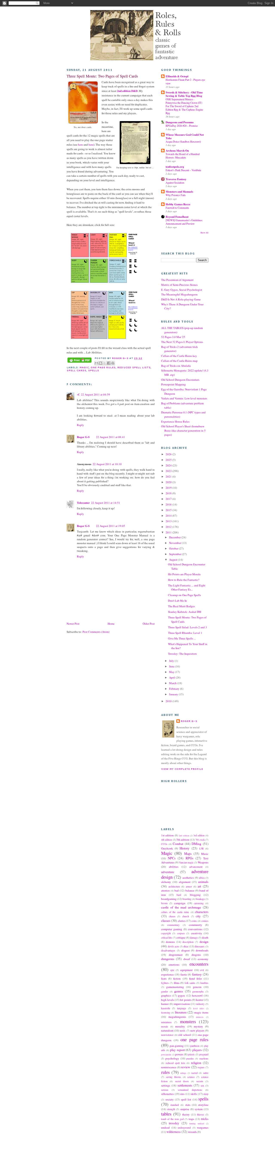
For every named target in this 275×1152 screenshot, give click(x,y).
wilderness (174, 1131)
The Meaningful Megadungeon (179, 294)
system (199, 1109)
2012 (169, 527)
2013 (169, 521)
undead (165, 1127)
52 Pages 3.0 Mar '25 (173, 337)
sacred (194, 1072)
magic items (201, 1012)
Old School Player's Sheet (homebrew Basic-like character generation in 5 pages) (183, 430)
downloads (202, 950)
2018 (169, 493)
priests (191, 1054)
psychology (172, 1058)
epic (172, 970)
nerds (182, 1030)
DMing (196, 844)
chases (172, 916)
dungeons (167, 959)
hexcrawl (197, 995)
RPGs (189, 858)
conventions (195, 929)
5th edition (182, 840)
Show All (204, 232)
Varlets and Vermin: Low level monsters (184, 398)
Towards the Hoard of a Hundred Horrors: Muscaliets (183, 155)
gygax (181, 995)
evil (202, 970)
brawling (187, 899)
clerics (181, 921)
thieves (200, 1114)
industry (200, 1004)
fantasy (197, 974)
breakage (200, 899)
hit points (185, 1000)
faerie (183, 974)
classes (165, 920)
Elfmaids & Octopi (177, 76)
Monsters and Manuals (179, 191)
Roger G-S (83, 437)
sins (182, 1094)
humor (165, 1004)
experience (167, 974)
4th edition (166, 839)
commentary (173, 925)
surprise (184, 1109)
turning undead (196, 1123)
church (185, 916)
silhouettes (167, 1094)
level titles (198, 1008)
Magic (84, 367)
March (173, 683)
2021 (169, 476)
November (175, 543)
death (205, 937)
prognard (203, 1054)
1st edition (167, 835)
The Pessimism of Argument (177, 280)
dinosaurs (200, 946)
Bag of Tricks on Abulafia (176, 366)
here (80, 144)
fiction (177, 978)
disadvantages (168, 950)
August (173, 560)
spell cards (76, 370)
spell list (186, 1099)
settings (165, 1085)
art (199, 886)
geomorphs (198, 991)
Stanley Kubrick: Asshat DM (184, 612)
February (174, 689)
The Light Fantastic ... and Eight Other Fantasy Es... (186, 587)
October (174, 548)
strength (171, 1109)
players (197, 1050)
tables (166, 1114)
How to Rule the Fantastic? (183, 580)
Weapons (203, 862)
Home (111, 623)
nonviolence (167, 1034)
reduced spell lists (133, 367)
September (175, 554)
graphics (166, 995)
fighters (165, 983)
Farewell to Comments (177, 207)
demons (170, 942)
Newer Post (73, 623)
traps (191, 1119)
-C (78, 394)
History (184, 848)
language (181, 1008)
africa (202, 877)
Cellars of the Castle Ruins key (179, 356)
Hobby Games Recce (178, 204)
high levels (167, 1000)
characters (201, 912)
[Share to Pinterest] (113, 363)
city (198, 916)
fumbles (204, 983)
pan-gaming (177, 1046)
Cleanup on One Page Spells (184, 595)
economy (203, 959)
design (204, 941)
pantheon (194, 1045)
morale (164, 1026)
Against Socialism (175, 182)
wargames (202, 1127)
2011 (169, 532)
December (175, 537)
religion (196, 1063)
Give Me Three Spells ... (182, 638)
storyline (203, 1105)
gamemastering (175, 987)
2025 (169, 460)
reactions (203, 1058)
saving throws (173, 1077)
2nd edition (184, 835)
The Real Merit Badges (181, 606)
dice (185, 946)
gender (164, 991)
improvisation (182, 1004)
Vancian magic (186, 862)
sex (202, 1085)
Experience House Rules (175, 421)
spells (93, 370)
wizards (192, 1132)
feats (164, 978)
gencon (197, 987)
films (176, 983)
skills (194, 1094)
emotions (174, 964)
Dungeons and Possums (180, 122)
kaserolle (165, 1008)
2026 (169, 454)
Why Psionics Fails (176, 195)
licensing (165, 1012)
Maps (188, 853)
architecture (174, 886)
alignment (185, 882)
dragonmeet (176, 955)
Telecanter (83, 503)
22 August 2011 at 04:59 (95, 394)
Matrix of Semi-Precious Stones (179, 285)
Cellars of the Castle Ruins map (179, 361)
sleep (205, 1094)
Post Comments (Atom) (95, 632)
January (174, 694)
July (172, 661)
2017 (169, 499)
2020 (169, 482)
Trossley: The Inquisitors (182, 654)
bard (179, 894)
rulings (183, 1072)
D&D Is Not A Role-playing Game (181, 299)
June (172, 666)
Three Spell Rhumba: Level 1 (185, 633)
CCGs (164, 844)
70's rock (200, 839)
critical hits (166, 937)
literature (181, 1012)
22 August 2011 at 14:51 (105, 503)
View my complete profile (182, 768)
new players (197, 1030)
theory (186, 1114)
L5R (201, 848)
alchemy (166, 882)
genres (178, 991)
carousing (199, 903)
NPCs (172, 858)
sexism (164, 1089)
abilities (173, 867)
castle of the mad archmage (181, 907)
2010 (169, 701)
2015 (169, 510)
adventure (167, 872)
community (195, 925)
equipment (186, 970)
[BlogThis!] (100, 363)
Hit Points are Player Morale (184, 574)
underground (184, 1127)
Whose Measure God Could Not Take (185, 136)
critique (180, 937)
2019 (169, 488)
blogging (195, 895)
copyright (166, 933)
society (169, 1099)
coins (194, 920)
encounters (198, 964)
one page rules (103, 367)
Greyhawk (167, 848)
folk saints (190, 983)
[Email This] (96, 363)
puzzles (190, 1058)
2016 (169, 504)
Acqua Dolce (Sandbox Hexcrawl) (183, 141)
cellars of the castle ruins (175, 912)
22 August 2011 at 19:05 (110, 526)
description (188, 942)
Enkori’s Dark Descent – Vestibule (183, 170)
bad (176, 890)
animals (203, 882)
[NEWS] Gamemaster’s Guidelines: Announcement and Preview (184, 221)
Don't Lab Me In (177, 601)
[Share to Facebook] (109, 363)
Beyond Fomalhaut (177, 217)
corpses (181, 933)
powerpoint (166, 1054)
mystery (198, 1026)
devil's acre (173, 946)
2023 (169, 471)
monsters (188, 1021)
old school (184, 1035)
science (191, 1077)
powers (179, 1054)
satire (205, 1072)
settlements (184, 1085)
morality (180, 1026)
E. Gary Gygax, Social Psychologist (181, 290)
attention (165, 890)
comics (204, 920)
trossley (174, 1123)
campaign (179, 903)
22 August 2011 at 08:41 (110, 437)
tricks (204, 1119)
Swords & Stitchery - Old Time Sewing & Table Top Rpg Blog (184, 94)
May (172, 672)
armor (189, 886)
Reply (80, 425)
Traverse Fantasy (176, 179)
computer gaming (171, 929)
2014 (169, 515)
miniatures (166, 1022)
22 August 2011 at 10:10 (107, 464)
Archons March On (177, 150)
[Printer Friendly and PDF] (79, 360)
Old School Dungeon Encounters (180, 380)
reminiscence (168, 1067)
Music (204, 854)
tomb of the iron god (172, 1119)
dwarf (186, 959)
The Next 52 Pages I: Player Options (182, 342)
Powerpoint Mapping (173, 384)
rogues (201, 1067)
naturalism (167, 1030)
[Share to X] (104, 363)
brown (164, 903)
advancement (195, 866)
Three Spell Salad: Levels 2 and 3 (187, 627)
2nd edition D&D (127, 91)
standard (174, 1104)
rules (165, 1072)
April (172, 677)
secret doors (182, 1081)
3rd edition (199, 835)
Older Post (149, 623)
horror (199, 1000)
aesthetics (188, 878)
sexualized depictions (190, 1089)
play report (177, 1050)
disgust (185, 950)
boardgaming (169, 899)
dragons (196, 955)
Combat (178, 844)
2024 (169, 465)
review (185, 1067)
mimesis (199, 1016)
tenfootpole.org (175, 166)
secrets (199, 1081)
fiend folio (195, 978)
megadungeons (177, 1017)
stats (187, 1105)
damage (194, 937)
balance (189, 890)
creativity (196, 933)
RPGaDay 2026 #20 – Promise (182, 125)
